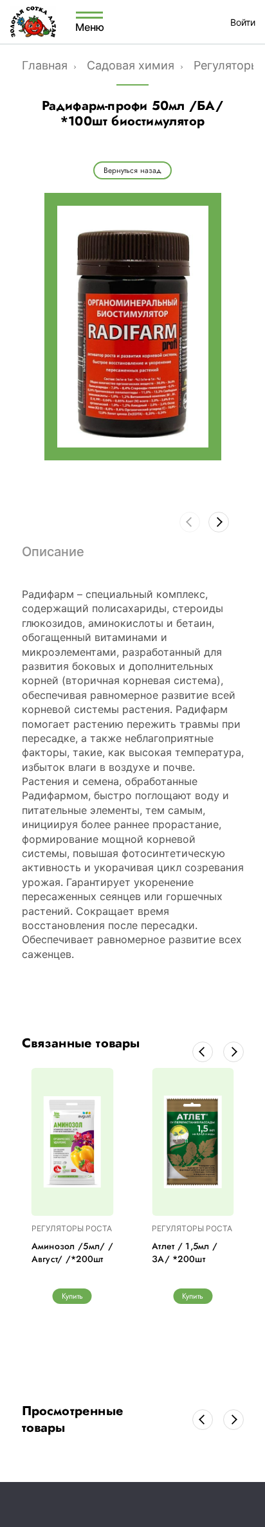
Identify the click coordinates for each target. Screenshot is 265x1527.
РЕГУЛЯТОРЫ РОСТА (72, 1228)
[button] (218, 522)
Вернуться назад (132, 170)
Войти (242, 22)
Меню (89, 26)
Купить (72, 1296)
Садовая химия (130, 65)
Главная (45, 65)
